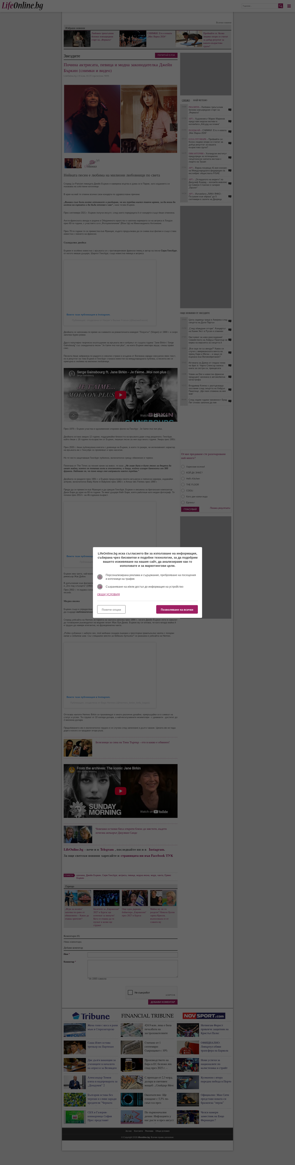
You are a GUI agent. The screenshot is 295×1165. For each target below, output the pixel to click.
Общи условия (108, 594)
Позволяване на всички (177, 609)
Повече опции (111, 609)
